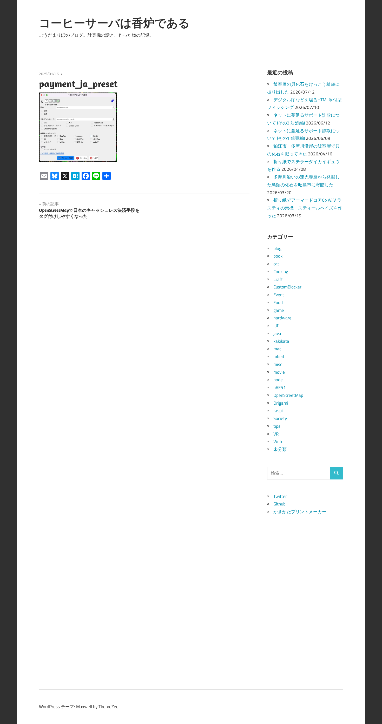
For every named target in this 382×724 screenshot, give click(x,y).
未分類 (280, 449)
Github (279, 504)
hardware (282, 317)
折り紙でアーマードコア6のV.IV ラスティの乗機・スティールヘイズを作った (304, 208)
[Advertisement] (305, 594)
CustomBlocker (287, 287)
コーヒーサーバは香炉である (114, 23)
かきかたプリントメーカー (299, 511)
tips (276, 426)
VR (276, 434)
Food (278, 302)
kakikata (281, 341)
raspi (278, 410)
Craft (278, 279)
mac (277, 348)
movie (279, 372)
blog (277, 248)
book (277, 256)
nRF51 (279, 387)
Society (280, 418)
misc (277, 364)
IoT (276, 325)
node (278, 379)
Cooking (280, 271)
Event (278, 294)
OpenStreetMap (288, 395)
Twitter (280, 496)
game (278, 310)
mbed (278, 356)
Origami (280, 403)
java (277, 333)
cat (276, 263)
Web (277, 441)
